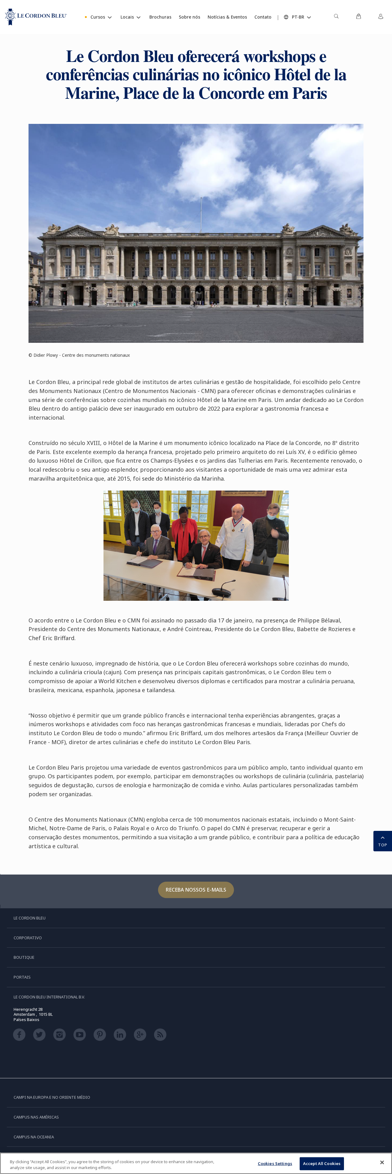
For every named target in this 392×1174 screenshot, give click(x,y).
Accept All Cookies (322, 1163)
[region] (196, 1163)
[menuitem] (336, 17)
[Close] (382, 1162)
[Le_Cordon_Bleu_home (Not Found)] (36, 17)
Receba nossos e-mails (196, 889)
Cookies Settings (275, 1163)
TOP (382, 845)
